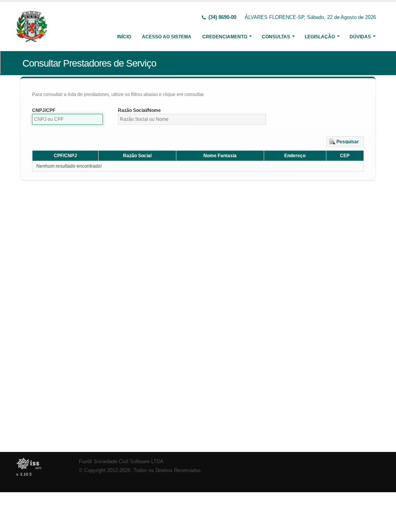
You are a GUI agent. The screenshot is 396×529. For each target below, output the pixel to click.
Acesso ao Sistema (166, 37)
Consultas (276, 37)
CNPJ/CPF (43, 110)
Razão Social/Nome (139, 110)
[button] (345, 141)
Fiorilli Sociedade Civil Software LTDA (121, 461)
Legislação (320, 37)
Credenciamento (224, 37)
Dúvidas (360, 37)
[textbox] (67, 119)
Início (124, 37)
